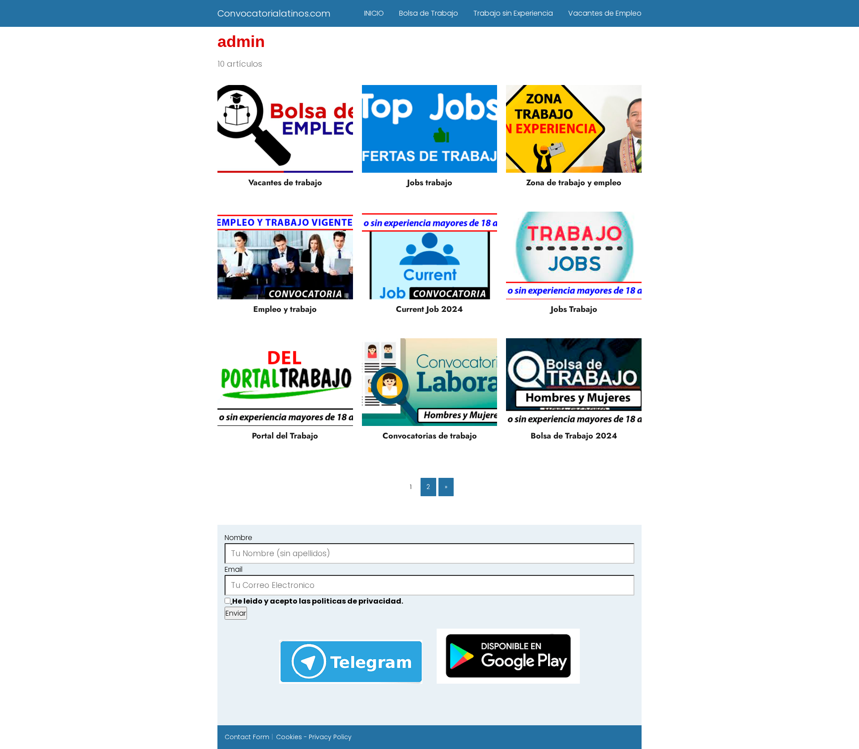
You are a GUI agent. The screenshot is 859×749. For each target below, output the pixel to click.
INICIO (374, 13)
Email (233, 569)
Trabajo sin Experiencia (513, 13)
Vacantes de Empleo (605, 13)
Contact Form (247, 736)
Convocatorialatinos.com (274, 13)
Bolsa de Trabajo (428, 13)
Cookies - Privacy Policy (314, 736)
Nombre (238, 537)
